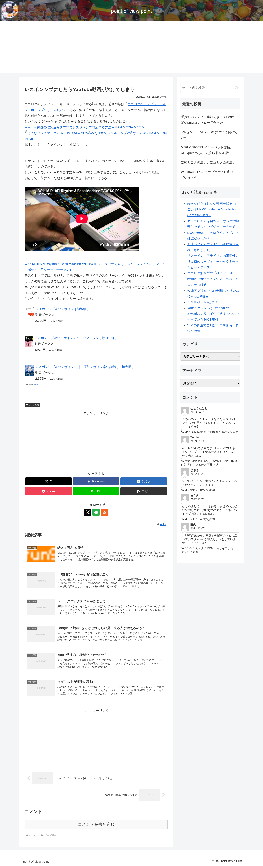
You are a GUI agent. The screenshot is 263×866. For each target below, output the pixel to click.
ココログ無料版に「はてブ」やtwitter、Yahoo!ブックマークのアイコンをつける (212, 278)
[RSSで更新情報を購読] (104, 512)
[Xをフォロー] (87, 512)
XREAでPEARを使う (202, 302)
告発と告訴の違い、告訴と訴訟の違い (208, 162)
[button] (143, 491)
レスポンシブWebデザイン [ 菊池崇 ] (61, 309)
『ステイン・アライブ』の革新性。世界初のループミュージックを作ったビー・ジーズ (213, 261)
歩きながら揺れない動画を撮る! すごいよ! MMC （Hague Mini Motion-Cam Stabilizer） (212, 209)
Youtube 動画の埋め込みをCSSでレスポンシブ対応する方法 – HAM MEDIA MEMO (84, 127)
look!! (36, 385)
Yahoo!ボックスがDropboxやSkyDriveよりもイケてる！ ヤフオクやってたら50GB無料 (213, 313)
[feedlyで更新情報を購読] (96, 512)
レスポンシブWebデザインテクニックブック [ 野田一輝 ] (75, 338)
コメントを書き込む (96, 824)
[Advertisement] (131, 48)
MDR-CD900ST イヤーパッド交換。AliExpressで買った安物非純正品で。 (208, 150)
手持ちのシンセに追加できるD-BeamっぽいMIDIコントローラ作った (209, 119)
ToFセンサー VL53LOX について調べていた (209, 135)
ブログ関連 (33, 404)
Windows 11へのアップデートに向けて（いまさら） (209, 174)
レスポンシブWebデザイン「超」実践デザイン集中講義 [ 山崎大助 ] (84, 367)
